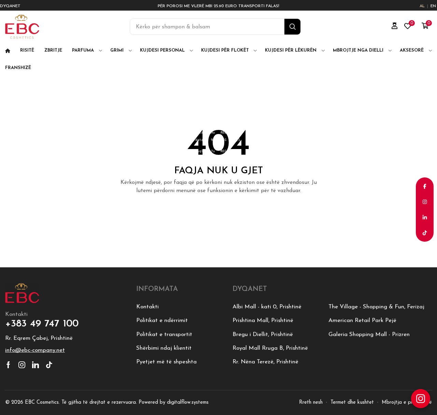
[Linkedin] (35, 364)
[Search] (292, 27)
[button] (395, 25)
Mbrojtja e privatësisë (407, 402)
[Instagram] (21, 364)
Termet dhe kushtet (352, 402)
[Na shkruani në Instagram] (420, 398)
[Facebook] (8, 364)
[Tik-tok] (49, 364)
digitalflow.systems (188, 402)
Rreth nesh (311, 402)
